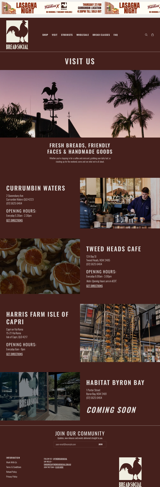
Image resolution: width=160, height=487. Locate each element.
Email (57, 446)
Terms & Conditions (13, 467)
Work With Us (11, 462)
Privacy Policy (11, 476)
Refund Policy (11, 471)
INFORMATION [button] (13, 457)
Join (100, 444)
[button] (45, 35)
